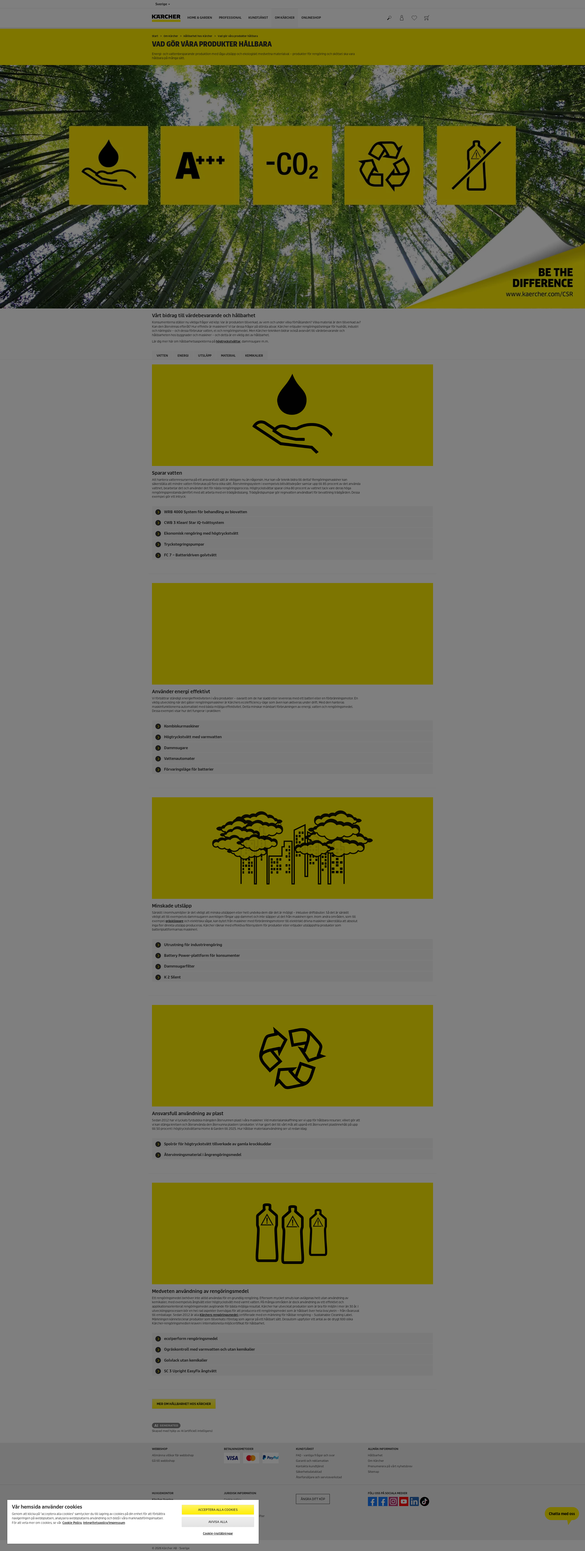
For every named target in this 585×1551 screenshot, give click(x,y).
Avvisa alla (217, 1522)
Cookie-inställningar (218, 1533)
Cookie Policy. (72, 1523)
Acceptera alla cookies (218, 1510)
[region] (133, 1522)
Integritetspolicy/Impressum (104, 1523)
